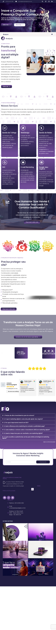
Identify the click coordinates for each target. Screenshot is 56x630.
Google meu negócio (43, 168)
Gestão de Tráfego (9, 133)
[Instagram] (8, 498)
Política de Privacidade (9, 490)
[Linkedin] (12, 498)
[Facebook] (4, 498)
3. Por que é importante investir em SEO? (16, 422)
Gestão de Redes (45, 133)
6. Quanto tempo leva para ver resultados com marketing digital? (23, 433)
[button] (42, 1)
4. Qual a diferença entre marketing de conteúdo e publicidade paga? (24, 426)
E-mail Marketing (27, 167)
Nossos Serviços (9, 105)
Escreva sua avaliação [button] (14, 391)
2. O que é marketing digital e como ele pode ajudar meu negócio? (23, 419)
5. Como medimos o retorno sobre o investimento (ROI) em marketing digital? (27, 429)
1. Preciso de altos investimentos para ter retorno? (19, 415)
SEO (3, 167)
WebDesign (25, 133)
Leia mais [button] (22, 393)
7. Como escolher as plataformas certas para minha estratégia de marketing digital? (25, 437)
